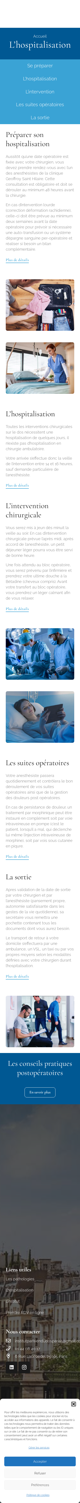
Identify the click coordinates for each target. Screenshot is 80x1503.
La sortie (40, 117)
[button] (73, 1404)
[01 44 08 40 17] (10, 1349)
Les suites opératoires (40, 104)
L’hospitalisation (40, 78)
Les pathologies (20, 1279)
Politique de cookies (37, 1495)
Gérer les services (39, 1447)
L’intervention (40, 91)
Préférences (40, 1485)
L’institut (13, 1301)
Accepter (40, 1461)
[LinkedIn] (11, 1367)
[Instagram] (24, 1367)
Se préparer (40, 65)
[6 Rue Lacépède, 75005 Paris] (10, 1356)
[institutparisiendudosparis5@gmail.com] (10, 1341)
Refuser (40, 1473)
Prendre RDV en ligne (25, 1312)
